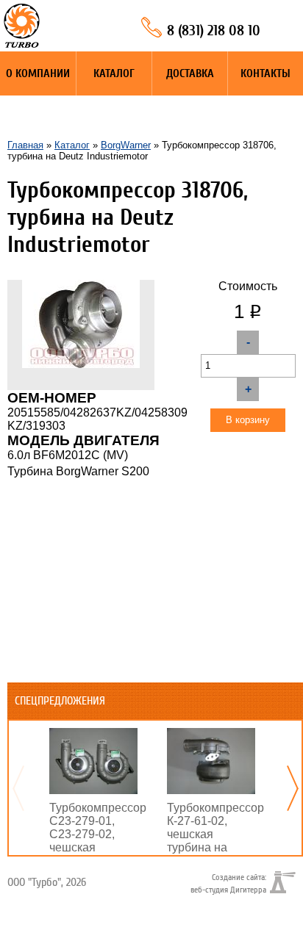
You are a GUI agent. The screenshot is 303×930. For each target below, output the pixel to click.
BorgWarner (126, 145)
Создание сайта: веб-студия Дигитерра (228, 882)
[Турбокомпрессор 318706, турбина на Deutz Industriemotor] (81, 286)
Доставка (190, 73)
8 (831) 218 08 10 (213, 30)
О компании (38, 73)
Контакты (265, 73)
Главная (25, 145)
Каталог (114, 73)
